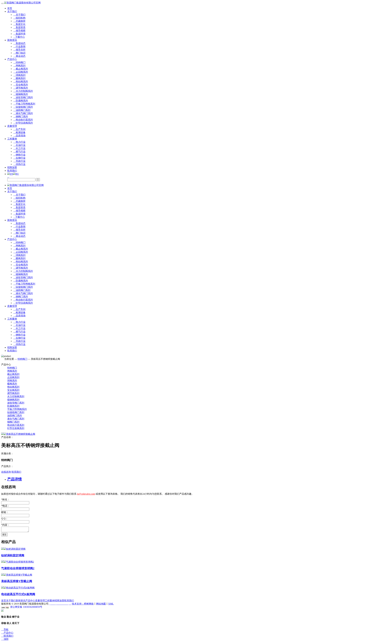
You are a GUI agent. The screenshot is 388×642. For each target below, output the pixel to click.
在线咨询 (6, 472)
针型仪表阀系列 (23, 123)
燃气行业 (19, 151)
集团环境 (19, 33)
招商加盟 (12, 167)
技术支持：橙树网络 (83, 603)
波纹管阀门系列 (23, 97)
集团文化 (19, 24)
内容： (5, 525)
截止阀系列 (20, 68)
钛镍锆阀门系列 (23, 107)
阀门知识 (19, 53)
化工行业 (19, 148)
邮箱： (4, 512)
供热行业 (19, 164)
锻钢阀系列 (20, 94)
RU (17, 174)
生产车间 (19, 129)
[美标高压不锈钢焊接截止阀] (18, 434)
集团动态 (19, 43)
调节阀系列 (20, 88)
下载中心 (19, 37)
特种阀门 (19, 62)
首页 (9, 8)
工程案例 (12, 138)
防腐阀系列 (20, 100)
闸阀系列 (19, 65)
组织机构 (19, 18)
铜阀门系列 (20, 116)
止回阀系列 (20, 72)
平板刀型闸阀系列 (24, 103)
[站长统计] (5, 607)
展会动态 (19, 56)
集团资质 (19, 27)
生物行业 (19, 158)
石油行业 (19, 145)
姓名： (5, 499)
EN (11, 174)
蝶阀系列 (19, 78)
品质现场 (19, 135)
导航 (4, 629)
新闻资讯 (12, 40)
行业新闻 (19, 46)
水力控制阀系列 (23, 91)
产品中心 (12, 59)
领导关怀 (19, 49)
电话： (5, 506)
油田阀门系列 (21, 110)
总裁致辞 (19, 21)
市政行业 (19, 161)
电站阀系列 (20, 81)
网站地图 (101, 603)
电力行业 (19, 142)
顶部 (4, 639)
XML (111, 603)
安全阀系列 (20, 84)
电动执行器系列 (23, 119)
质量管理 (12, 126)
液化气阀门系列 (23, 113)
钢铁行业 (19, 154)
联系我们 (12, 170)
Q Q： (4, 518)
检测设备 (19, 132)
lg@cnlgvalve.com (86, 494)
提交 (4, 534)
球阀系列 (19, 75)
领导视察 (19, 30)
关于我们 (12, 11)
